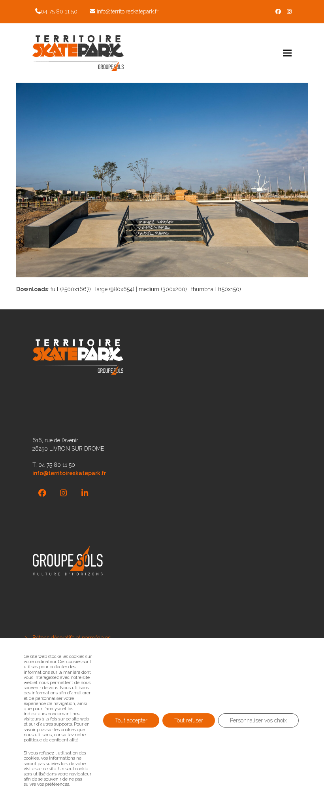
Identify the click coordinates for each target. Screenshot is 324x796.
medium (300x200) (163, 289)
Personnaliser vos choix (258, 720)
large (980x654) (114, 289)
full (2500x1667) (71, 289)
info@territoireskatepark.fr (127, 11)
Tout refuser (188, 720)
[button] (287, 52)
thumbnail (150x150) (216, 289)
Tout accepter (131, 720)
